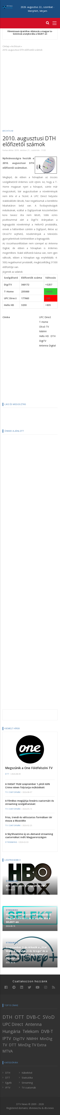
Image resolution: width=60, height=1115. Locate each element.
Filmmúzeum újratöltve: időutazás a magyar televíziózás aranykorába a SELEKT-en (30, 32)
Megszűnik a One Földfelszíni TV (28, 768)
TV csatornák (13, 792)
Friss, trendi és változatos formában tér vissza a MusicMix (28, 819)
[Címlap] (7, 7)
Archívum (15, 46)
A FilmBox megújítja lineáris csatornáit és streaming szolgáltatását (29, 802)
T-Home (43, 321)
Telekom (30, 1031)
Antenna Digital (47, 345)
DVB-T (47, 1031)
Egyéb (8, 1082)
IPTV (6, 1038)
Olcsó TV (44, 326)
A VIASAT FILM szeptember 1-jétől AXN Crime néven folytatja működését (27, 785)
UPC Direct (45, 317)
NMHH (42, 331)
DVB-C (33, 1017)
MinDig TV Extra (32, 1044)
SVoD (49, 1017)
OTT (19, 1017)
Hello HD (44, 336)
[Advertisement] (30, 85)
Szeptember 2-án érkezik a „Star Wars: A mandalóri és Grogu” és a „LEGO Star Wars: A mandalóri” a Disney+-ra (27, 952)
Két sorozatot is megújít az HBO (26, 885)
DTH (53, 336)
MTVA (7, 1051)
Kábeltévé (27, 1072)
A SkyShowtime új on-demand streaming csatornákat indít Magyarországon (29, 835)
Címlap (5, 46)
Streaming (11, 842)
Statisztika (27, 1077)
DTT (7, 774)
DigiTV (42, 340)
